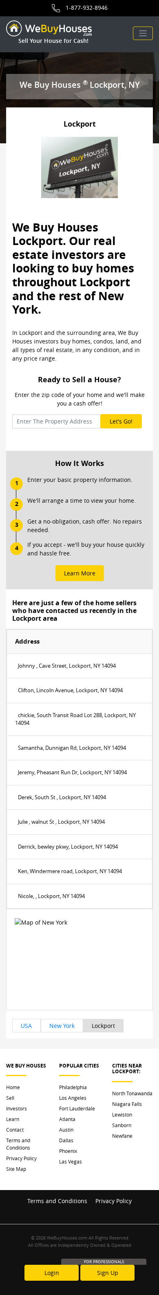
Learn (12, 1119)
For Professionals (104, 1261)
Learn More (79, 573)
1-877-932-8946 (87, 7)
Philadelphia (73, 1087)
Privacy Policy (21, 1158)
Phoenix (68, 1151)
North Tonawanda (132, 1093)
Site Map (16, 1169)
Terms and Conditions (18, 1144)
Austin (66, 1129)
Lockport (103, 1026)
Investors (16, 1108)
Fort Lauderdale (77, 1108)
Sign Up (107, 1273)
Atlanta (67, 1119)
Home (13, 1087)
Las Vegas (70, 1161)
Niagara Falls (127, 1104)
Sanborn (121, 1125)
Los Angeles (72, 1097)
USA (26, 1026)
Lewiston (122, 1114)
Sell (10, 1097)
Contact (15, 1129)
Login (51, 1273)
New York (62, 1026)
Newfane (122, 1135)
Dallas (66, 1140)
